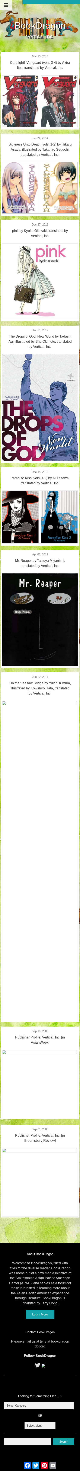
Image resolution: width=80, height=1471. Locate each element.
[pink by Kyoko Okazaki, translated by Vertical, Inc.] (40, 318)
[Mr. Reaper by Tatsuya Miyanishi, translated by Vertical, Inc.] (40, 665)
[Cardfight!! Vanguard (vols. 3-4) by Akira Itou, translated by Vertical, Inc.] (40, 126)
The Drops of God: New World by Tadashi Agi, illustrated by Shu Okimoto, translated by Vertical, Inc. (40, 341)
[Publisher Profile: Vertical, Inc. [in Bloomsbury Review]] (40, 1151)
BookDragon (40, 25)
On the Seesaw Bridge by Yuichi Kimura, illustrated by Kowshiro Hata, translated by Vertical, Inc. (40, 688)
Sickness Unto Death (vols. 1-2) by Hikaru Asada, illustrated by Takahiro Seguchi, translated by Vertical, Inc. (40, 149)
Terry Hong (49, 1303)
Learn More (40, 1314)
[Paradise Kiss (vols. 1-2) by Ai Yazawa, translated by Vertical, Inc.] (40, 542)
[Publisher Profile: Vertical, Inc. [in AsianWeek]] (40, 1053)
